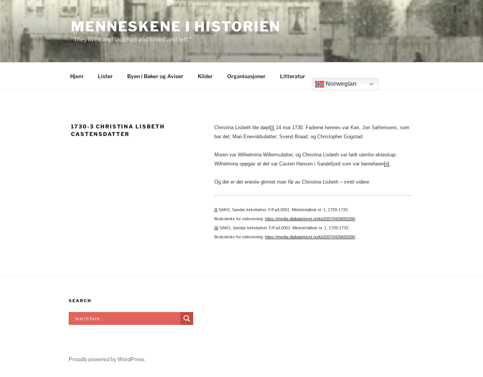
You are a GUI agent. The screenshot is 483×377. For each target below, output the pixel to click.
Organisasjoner (246, 76)
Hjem (76, 76)
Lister (105, 76)
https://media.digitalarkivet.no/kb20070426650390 (310, 218)
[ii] (386, 164)
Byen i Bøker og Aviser (155, 76)
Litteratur (292, 76)
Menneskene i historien (176, 26)
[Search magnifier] (186, 318)
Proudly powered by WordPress (107, 359)
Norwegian (340, 83)
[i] (272, 127)
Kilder (205, 76)
